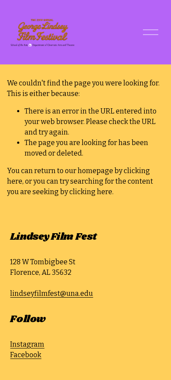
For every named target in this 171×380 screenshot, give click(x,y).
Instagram (27, 344)
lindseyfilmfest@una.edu (51, 293)
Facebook (25, 355)
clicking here (90, 192)
